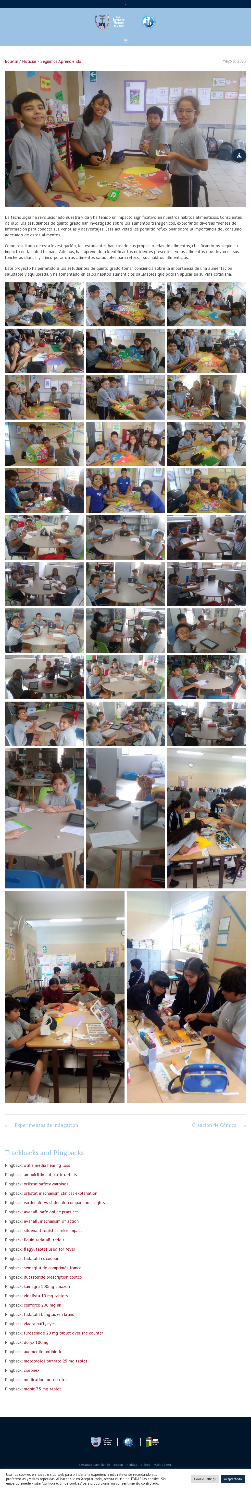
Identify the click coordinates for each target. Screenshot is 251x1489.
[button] (239, 156)
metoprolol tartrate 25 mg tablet (55, 1361)
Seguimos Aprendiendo (60, 61)
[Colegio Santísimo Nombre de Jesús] (125, 1442)
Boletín (11, 61)
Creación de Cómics (214, 1125)
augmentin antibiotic (43, 1351)
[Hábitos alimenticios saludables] (125, 138)
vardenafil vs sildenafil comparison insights (64, 1202)
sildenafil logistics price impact (53, 1230)
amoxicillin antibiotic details (50, 1174)
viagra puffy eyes (40, 1323)
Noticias (29, 61)
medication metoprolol (45, 1379)
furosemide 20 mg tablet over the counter (63, 1333)
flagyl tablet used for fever (49, 1249)
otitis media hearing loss (47, 1165)
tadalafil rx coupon (41, 1258)
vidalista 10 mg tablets (46, 1295)
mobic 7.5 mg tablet (42, 1389)
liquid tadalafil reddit (44, 1240)
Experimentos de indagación (46, 1125)
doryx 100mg (36, 1342)
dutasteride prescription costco (53, 1277)
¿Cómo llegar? (163, 1464)
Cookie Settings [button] (205, 1479)
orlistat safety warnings (46, 1184)
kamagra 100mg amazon (47, 1286)
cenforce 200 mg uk (42, 1305)
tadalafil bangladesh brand (49, 1314)
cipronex (31, 1370)
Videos (145, 1464)
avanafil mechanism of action (51, 1221)
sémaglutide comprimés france (52, 1268)
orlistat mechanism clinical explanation (60, 1193)
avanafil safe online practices (51, 1212)
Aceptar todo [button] (233, 1479)
